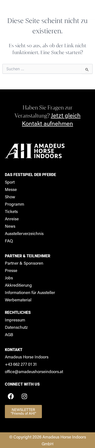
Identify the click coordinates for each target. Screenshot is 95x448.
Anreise (12, 218)
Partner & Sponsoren (24, 263)
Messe (11, 189)
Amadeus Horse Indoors (26, 356)
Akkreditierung (18, 285)
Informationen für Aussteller (30, 292)
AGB (9, 334)
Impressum (15, 319)
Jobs (9, 277)
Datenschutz (16, 327)
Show (10, 196)
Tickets (11, 211)
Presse (11, 270)
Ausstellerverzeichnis (24, 233)
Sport (10, 182)
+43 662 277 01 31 (21, 364)
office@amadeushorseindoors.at (34, 371)
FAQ (9, 240)
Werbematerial (18, 299)
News (10, 226)
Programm (14, 204)
